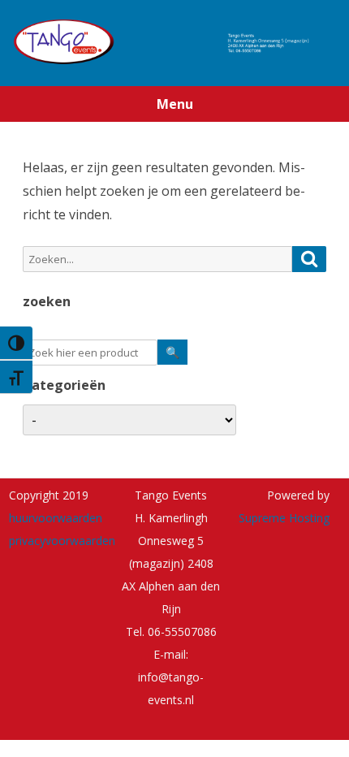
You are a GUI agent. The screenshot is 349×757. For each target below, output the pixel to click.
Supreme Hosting (284, 518)
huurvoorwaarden (55, 518)
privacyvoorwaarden (62, 540)
